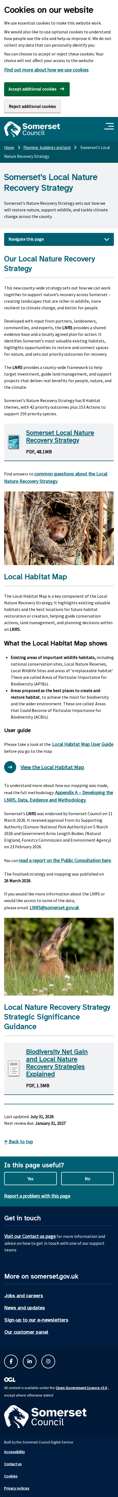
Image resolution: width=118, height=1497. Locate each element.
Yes (30, 1178)
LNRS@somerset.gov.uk (54, 907)
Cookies (11, 1476)
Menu (110, 126)
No (87, 1178)
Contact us (13, 1463)
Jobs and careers (23, 1296)
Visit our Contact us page (30, 1236)
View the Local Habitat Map (52, 767)
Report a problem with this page (37, 1196)
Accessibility (14, 1451)
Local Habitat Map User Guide (82, 744)
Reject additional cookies (32, 106)
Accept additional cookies (33, 89)
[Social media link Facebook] (11, 1361)
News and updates (24, 1308)
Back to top (20, 1141)
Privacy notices (16, 1488)
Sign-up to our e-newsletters (36, 1320)
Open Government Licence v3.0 (81, 1387)
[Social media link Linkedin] (29, 1361)
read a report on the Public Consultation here (65, 860)
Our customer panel (26, 1332)
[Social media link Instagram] (48, 1361)
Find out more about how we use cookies (46, 70)
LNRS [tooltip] (67, 327)
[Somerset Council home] (32, 129)
